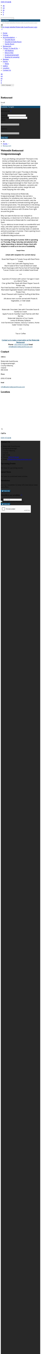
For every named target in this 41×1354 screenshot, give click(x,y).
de (4, 6)
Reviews (6, 59)
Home (5, 33)
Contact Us (7, 70)
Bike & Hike (9, 53)
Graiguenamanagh (12, 55)
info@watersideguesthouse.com (21, 347)
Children (4, 129)
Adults (3, 120)
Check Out (4, 118)
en (4, 8)
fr (3, 12)
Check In (4, 115)
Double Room (10, 39)
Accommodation (9, 37)
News (7, 64)
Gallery (5, 66)
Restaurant (7, 46)
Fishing (5, 35)
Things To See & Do (10, 48)
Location (6, 68)
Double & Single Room (13, 42)
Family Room (9, 44)
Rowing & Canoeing (12, 57)
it (3, 14)
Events (5, 61)
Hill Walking (9, 50)
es (3, 10)
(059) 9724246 (6, 2)
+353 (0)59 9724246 (21, 344)
